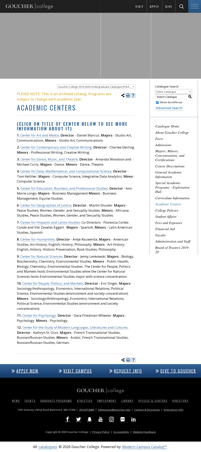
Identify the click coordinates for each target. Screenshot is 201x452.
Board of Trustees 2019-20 (172, 249)
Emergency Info (173, 409)
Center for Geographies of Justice (45, 205)
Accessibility (121, 432)
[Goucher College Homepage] (29, 6)
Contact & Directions (147, 409)
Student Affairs (165, 216)
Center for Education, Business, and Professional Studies (64, 188)
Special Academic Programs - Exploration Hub (172, 187)
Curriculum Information (172, 198)
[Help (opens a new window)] (133, 95)
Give (168, 6)
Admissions (163, 144)
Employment (107, 401)
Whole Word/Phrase (171, 102)
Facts (159, 138)
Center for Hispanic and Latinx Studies (50, 222)
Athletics (85, 401)
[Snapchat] (89, 419)
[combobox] (96, 86)
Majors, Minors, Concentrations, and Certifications (169, 155)
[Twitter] (78, 419)
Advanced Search (169, 108)
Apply (154, 6)
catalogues (48, 446)
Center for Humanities (37, 239)
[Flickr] (122, 419)
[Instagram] (111, 419)
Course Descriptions (170, 166)
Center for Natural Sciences (41, 256)
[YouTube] (100, 419)
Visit (139, 6)
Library (127, 401)
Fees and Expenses (168, 222)
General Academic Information (168, 174)
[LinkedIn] (133, 419)
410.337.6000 (86, 409)
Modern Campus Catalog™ (144, 446)
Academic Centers (168, 204)
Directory (180, 401)
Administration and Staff (172, 241)
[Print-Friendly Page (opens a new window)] (128, 95)
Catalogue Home (167, 126)
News (16, 401)
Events (30, 401)
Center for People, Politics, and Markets (52, 283)
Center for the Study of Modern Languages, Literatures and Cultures (75, 327)
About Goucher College (172, 132)
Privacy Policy (101, 432)
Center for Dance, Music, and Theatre (49, 159)
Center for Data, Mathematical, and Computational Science (65, 171)
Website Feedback (144, 432)
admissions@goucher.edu (114, 409)
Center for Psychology (39, 315)
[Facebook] (67, 419)
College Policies (166, 210)
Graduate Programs (56, 401)
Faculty (160, 235)
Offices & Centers (153, 401)
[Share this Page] (123, 95)
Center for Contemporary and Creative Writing (56, 147)
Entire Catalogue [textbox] (166, 91)
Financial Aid (165, 228)
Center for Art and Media (39, 135)
